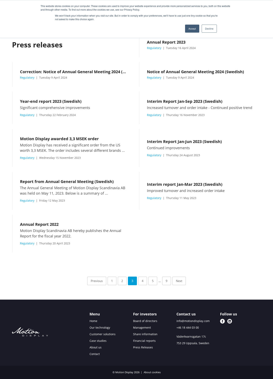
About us (96, 347)
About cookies (152, 372)
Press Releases (143, 347)
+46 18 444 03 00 (187, 327)
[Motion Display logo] (30, 332)
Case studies (98, 341)
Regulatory (154, 48)
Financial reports (144, 341)
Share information (145, 334)
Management (142, 327)
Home (93, 321)
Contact (95, 354)
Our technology (100, 327)
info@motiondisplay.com (193, 321)
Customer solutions (103, 334)
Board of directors (145, 321)
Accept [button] (192, 28)
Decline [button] (209, 28)
